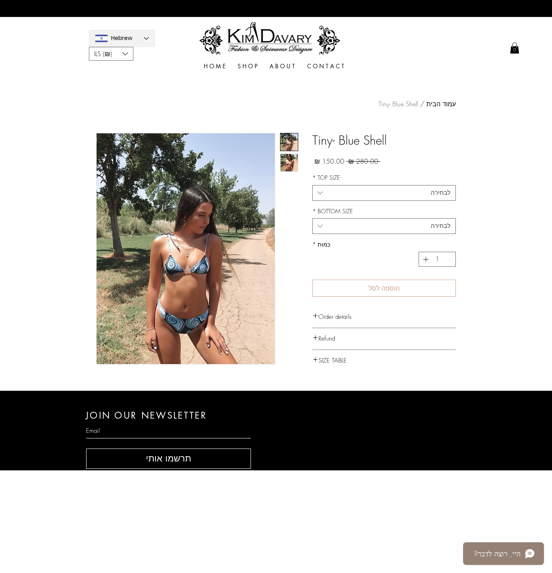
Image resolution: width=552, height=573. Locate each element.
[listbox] (111, 54)
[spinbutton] (437, 259)
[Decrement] (450, 259)
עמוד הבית (441, 103)
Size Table (369, 509)
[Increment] (425, 259)
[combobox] (384, 193)
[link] (514, 47)
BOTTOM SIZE (332, 211)
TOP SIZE (326, 177)
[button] (111, 54)
